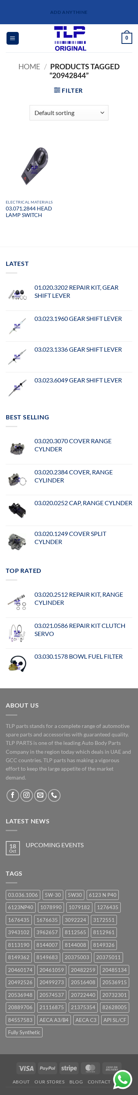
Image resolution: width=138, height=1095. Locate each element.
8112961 (104, 932)
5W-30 (53, 895)
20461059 (51, 970)
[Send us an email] (40, 795)
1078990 (51, 907)
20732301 (114, 995)
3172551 (104, 920)
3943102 (19, 932)
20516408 (83, 982)
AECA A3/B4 (54, 1020)
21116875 (51, 1007)
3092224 (75, 920)
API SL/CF (115, 1020)
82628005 (114, 1007)
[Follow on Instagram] (26, 795)
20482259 (83, 970)
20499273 (51, 982)
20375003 (77, 957)
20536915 (114, 982)
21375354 (83, 1007)
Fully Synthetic (24, 1032)
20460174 (20, 970)
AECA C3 (86, 1020)
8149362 (19, 957)
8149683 (47, 957)
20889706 (20, 1007)
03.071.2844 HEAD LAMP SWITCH (29, 212)
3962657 (47, 932)
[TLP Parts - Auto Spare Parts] (70, 38)
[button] (13, 38)
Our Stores (49, 1082)
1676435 (19, 920)
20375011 (108, 957)
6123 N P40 (103, 895)
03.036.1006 (23, 895)
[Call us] (54, 795)
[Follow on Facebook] (13, 795)
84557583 (20, 1020)
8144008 (75, 945)
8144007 (47, 945)
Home (29, 66)
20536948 (20, 995)
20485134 (114, 970)
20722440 (83, 995)
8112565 (75, 932)
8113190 (19, 945)
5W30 (75, 895)
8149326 (104, 945)
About (21, 1082)
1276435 (107, 907)
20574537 (51, 995)
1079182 (79, 907)
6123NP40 (20, 907)
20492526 (20, 982)
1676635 (47, 920)
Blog (76, 1082)
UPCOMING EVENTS (55, 844)
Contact (99, 1082)
